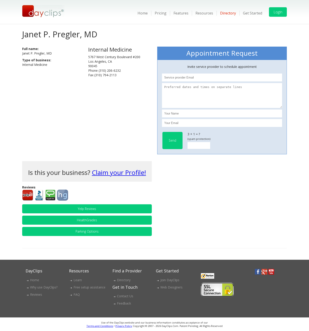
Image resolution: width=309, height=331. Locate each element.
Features (181, 13)
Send (172, 140)
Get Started (252, 13)
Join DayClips (169, 280)
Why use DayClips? (43, 287)
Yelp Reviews (87, 209)
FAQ (77, 294)
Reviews (36, 294)
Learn (78, 280)
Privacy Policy (123, 326)
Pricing (160, 13)
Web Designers (171, 287)
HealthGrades (87, 220)
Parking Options (87, 231)
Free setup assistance (89, 287)
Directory (228, 13)
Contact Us (125, 296)
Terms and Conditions (99, 326)
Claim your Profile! (119, 172)
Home (143, 13)
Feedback (124, 303)
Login (277, 12)
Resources (204, 13)
